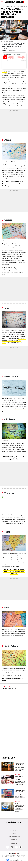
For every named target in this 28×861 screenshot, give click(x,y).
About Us (14, 827)
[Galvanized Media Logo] (14, 853)
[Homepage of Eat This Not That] (13, 822)
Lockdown (4, 71)
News (15, 688)
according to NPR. (19, 523)
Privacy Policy (14, 830)
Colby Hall (6, 50)
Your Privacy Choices (16, 860)
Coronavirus (6, 688)
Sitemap (14, 833)
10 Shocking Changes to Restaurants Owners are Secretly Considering (12, 184)
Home (2, 6)
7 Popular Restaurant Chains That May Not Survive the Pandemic (14, 571)
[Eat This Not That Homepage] (14, 2)
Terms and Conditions (14, 836)
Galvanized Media (12, 855)
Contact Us (14, 839)
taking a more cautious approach (14, 410)
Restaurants (9, 6)
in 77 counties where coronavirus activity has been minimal (14, 340)
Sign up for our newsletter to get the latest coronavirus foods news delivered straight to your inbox (13, 271)
